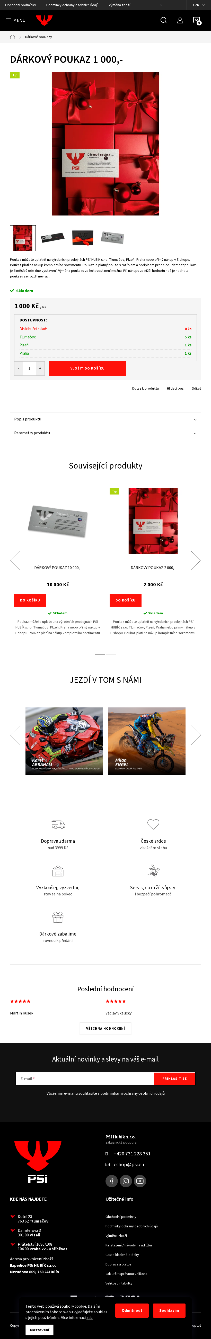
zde (89, 1317)
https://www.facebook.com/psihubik (112, 1181)
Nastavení (39, 1330)
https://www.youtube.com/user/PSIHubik (140, 1181)
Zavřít (38, 387)
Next (195, 560)
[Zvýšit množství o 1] (40, 368)
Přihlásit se (174, 1078)
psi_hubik (126, 1181)
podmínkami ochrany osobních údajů (132, 1093)
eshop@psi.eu (129, 1164)
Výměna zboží (119, 5)
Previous (15, 560)
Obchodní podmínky (20, 5)
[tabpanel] (58, 566)
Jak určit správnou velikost (126, 1274)
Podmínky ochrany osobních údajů (72, 5)
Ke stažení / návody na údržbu (129, 1245)
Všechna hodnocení (105, 1028)
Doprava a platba (118, 1264)
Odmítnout (132, 1310)
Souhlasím (169, 1310)
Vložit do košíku (88, 368)
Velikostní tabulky (119, 1283)
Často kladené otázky (122, 1254)
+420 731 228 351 (132, 1153)
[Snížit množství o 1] (18, 368)
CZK (196, 5)
